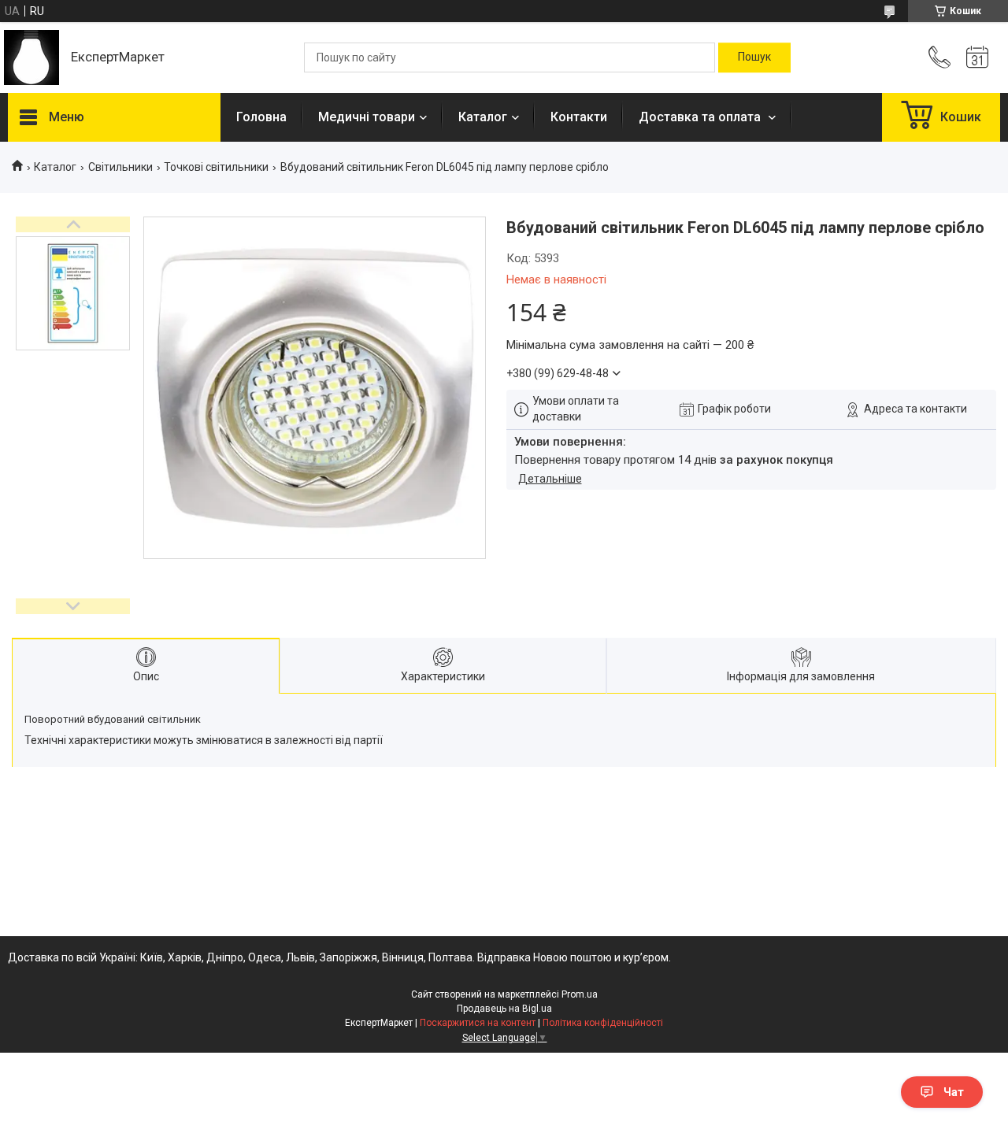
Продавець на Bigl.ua (504, 1008)
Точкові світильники (216, 167)
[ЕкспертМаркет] (31, 57)
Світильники (120, 167)
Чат (953, 1092)
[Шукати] (754, 57)
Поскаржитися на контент (478, 1022)
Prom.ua (579, 994)
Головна (261, 116)
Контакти (578, 116)
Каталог (482, 116)
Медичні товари (366, 116)
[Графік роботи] (977, 57)
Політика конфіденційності (603, 1022)
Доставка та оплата (701, 116)
